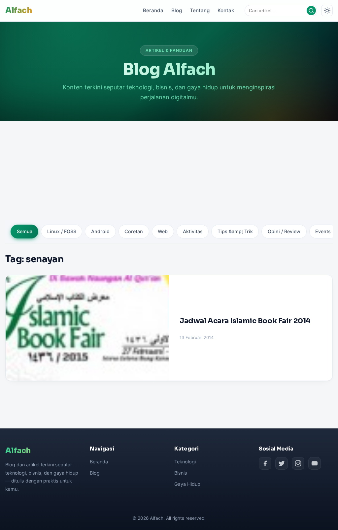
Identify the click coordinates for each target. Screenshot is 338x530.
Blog (176, 10)
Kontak (226, 10)
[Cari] (311, 10)
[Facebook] (265, 463)
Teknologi (185, 461)
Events (323, 231)
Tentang (200, 10)
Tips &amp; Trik (235, 231)
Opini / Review (284, 231)
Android (100, 231)
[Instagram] (298, 463)
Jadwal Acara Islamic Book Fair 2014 (245, 320)
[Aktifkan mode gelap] (327, 10)
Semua (24, 231)
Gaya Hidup (187, 484)
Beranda (153, 10)
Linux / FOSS (61, 231)
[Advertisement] (169, 170)
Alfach (18, 11)
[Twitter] (281, 463)
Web (163, 231)
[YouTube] (314, 463)
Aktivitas (193, 231)
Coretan (133, 231)
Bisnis (180, 473)
